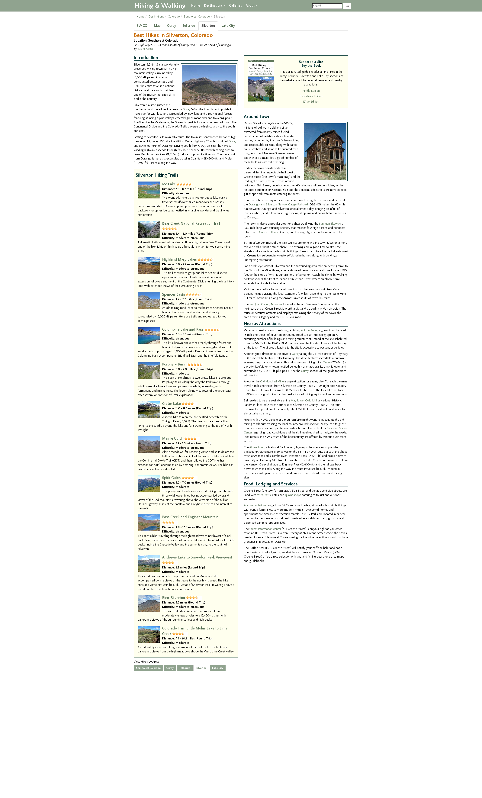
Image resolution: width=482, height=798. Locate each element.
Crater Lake (171, 404)
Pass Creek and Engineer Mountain (190, 517)
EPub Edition (311, 101)
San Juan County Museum (265, 304)
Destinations (213, 6)
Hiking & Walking (160, 5)
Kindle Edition (311, 90)
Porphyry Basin (174, 364)
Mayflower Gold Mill (304, 400)
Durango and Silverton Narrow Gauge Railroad (278, 204)
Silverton (208, 26)
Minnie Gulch (172, 438)
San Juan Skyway (329, 223)
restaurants (264, 495)
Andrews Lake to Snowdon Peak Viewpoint (197, 557)
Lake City (228, 26)
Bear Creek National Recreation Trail (191, 223)
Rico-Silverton (173, 598)
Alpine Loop (257, 447)
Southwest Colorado (197, 16)
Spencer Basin (173, 294)
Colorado (174, 16)
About (250, 6)
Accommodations (255, 505)
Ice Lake (169, 184)
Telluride (188, 26)
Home (195, 6)
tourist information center (265, 529)
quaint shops (293, 495)
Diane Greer (145, 48)
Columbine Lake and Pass (183, 329)
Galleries (235, 6)
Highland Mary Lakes (179, 259)
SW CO (142, 26)
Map (157, 26)
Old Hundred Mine (272, 381)
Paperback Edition (311, 96)
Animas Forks (309, 330)
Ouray (171, 26)
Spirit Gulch (171, 478)
